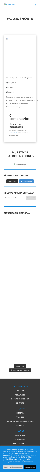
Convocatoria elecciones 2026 (20, 421)
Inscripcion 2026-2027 (20, 399)
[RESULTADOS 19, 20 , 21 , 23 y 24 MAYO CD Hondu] (20, 354)
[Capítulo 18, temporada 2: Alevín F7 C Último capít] (20, 337)
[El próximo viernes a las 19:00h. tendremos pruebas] (20, 265)
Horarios (20, 391)
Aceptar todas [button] (30, 467)
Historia (20, 413)
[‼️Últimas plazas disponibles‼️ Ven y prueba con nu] (20, 285)
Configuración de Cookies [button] (13, 467)
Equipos (20, 425)
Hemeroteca (20, 435)
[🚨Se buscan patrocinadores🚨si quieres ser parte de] (20, 223)
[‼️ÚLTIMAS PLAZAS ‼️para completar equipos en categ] (20, 319)
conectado (13, 133)
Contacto (20, 403)
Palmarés (20, 417)
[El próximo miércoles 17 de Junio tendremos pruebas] (20, 242)
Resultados (20, 395)
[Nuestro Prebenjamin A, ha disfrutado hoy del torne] (20, 301)
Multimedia (20, 439)
